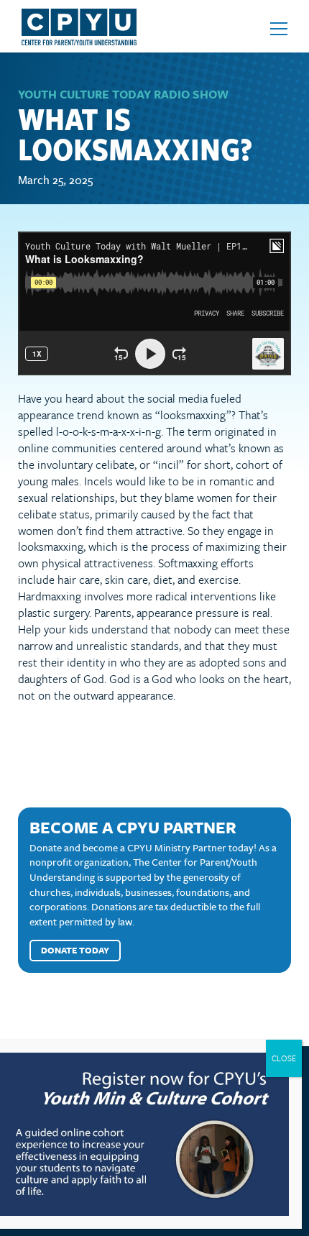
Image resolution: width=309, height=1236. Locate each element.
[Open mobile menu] (278, 28)
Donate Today (75, 949)
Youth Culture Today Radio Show (123, 94)
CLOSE (284, 1058)
